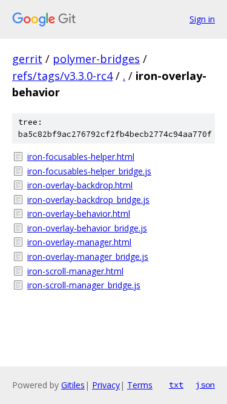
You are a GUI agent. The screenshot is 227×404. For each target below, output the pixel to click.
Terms (140, 385)
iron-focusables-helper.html (80, 156)
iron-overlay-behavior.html (78, 213)
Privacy (106, 385)
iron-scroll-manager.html (75, 271)
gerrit (27, 58)
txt (176, 384)
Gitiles (73, 385)
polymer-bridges (96, 58)
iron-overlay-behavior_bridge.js (87, 228)
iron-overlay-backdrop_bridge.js (88, 199)
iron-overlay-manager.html (79, 242)
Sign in (202, 19)
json (205, 384)
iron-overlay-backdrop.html (80, 185)
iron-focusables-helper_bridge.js (89, 171)
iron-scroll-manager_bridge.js (83, 285)
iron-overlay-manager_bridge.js (87, 256)
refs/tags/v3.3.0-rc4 (62, 75)
